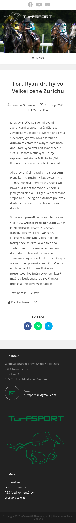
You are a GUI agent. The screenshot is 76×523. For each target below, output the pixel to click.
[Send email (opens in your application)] (46, 4)
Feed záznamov (15, 487)
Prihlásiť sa (12, 482)
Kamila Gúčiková (24, 105)
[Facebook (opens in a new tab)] (30, 4)
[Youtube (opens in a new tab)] (38, 4)
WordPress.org (15, 497)
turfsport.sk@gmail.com (40, 395)
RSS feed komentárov (19, 492)
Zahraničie (40, 110)
